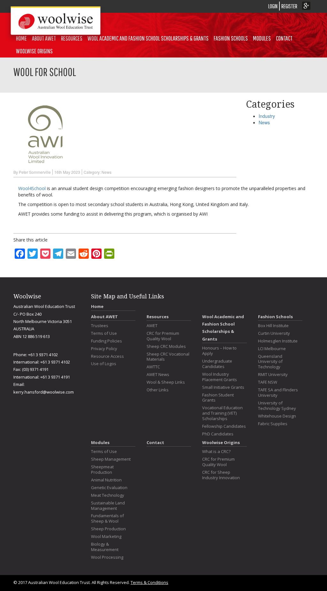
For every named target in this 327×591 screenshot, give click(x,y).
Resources (158, 316)
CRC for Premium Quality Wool (163, 336)
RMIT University (273, 374)
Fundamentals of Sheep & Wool (107, 518)
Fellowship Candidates (224, 426)
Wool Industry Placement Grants (219, 377)
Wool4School (32, 188)
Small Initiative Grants (223, 387)
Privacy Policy (104, 348)
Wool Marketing (106, 536)
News (106, 172)
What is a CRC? (216, 451)
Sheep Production (108, 529)
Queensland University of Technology (270, 362)
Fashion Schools (231, 38)
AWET (152, 325)
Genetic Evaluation (109, 487)
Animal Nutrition (106, 480)
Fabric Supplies (272, 423)
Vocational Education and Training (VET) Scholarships (222, 413)
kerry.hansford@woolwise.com (43, 392)
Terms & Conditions (149, 582)
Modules (262, 38)
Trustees (99, 325)
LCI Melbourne (272, 348)
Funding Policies (106, 341)
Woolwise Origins (34, 51)
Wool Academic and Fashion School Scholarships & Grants (148, 38)
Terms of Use (104, 333)
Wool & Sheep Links (166, 382)
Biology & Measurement (104, 546)
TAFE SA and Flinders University (278, 392)
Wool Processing (107, 557)
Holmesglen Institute (278, 341)
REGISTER (289, 6)
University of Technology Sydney (277, 405)
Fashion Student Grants (218, 397)
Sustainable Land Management (108, 505)
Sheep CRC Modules (166, 346)
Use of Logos (103, 363)
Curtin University (274, 333)
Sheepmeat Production (102, 469)
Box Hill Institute (273, 325)
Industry (267, 116)
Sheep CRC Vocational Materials (168, 356)
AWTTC (153, 367)
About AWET (104, 316)
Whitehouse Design (277, 416)
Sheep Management (111, 459)
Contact (284, 38)
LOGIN (273, 6)
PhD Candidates (217, 434)
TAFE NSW (267, 382)
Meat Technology (107, 495)
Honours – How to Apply (219, 350)
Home (97, 306)
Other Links (158, 390)
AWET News (158, 374)
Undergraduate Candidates (217, 363)
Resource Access (107, 356)
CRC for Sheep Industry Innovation (221, 475)
